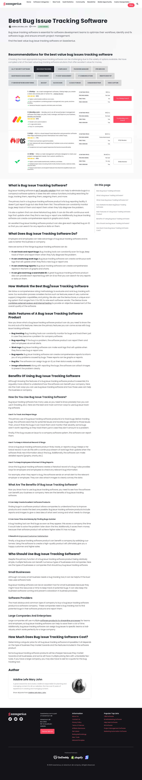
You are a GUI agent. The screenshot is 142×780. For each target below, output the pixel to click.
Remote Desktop (105, 76)
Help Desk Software (110, 722)
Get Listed (75, 731)
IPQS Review (122, 140)
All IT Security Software (20, 69)
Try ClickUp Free (122, 98)
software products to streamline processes (60, 620)
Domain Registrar (94, 83)
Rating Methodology (79, 734)
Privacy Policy (76, 722)
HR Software (108, 725)
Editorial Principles (78, 740)
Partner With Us (47, 731)
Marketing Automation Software (115, 731)
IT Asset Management (63, 76)
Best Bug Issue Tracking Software (108, 191)
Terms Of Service (78, 725)
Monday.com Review (34, 116)
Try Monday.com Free (122, 119)
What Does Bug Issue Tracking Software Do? (112, 200)
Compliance (62, 69)
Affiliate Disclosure (78, 728)
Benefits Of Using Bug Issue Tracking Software (112, 219)
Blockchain (57, 83)
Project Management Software (115, 728)
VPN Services (100, 69)
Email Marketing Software (113, 719)
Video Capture (113, 83)
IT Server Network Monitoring (22, 83)
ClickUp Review (58, 94)
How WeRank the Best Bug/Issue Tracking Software (111, 206)
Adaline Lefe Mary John (20, 26)
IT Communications (85, 76)
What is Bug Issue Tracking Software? (109, 195)
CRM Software (109, 716)
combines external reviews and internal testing (29, 303)
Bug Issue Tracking (44, 69)
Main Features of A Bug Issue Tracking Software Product (113, 213)
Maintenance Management (21, 76)
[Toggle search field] (137, 4)
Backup (43, 83)
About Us (75, 716)
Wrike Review (122, 162)
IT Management (43, 76)
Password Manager (81, 69)
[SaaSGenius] (12, 4)
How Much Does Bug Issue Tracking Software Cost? (112, 229)
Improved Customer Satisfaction (33, 536)
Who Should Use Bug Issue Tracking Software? (112, 223)
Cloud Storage (75, 83)
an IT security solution (46, 190)
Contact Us (76, 719)
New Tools (75, 737)
